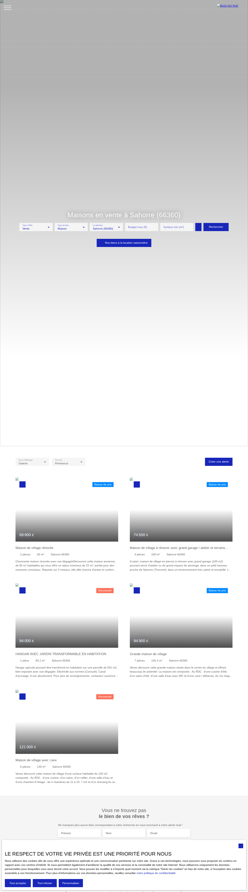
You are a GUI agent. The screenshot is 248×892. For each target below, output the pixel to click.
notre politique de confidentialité (156, 873)
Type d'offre (27, 225)
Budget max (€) (137, 227)
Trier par (58, 460)
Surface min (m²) (173, 227)
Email (153, 833)
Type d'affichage (25, 460)
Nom (109, 833)
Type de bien (63, 225)
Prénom (66, 833)
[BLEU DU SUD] (230, 7)
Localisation (98, 225)
